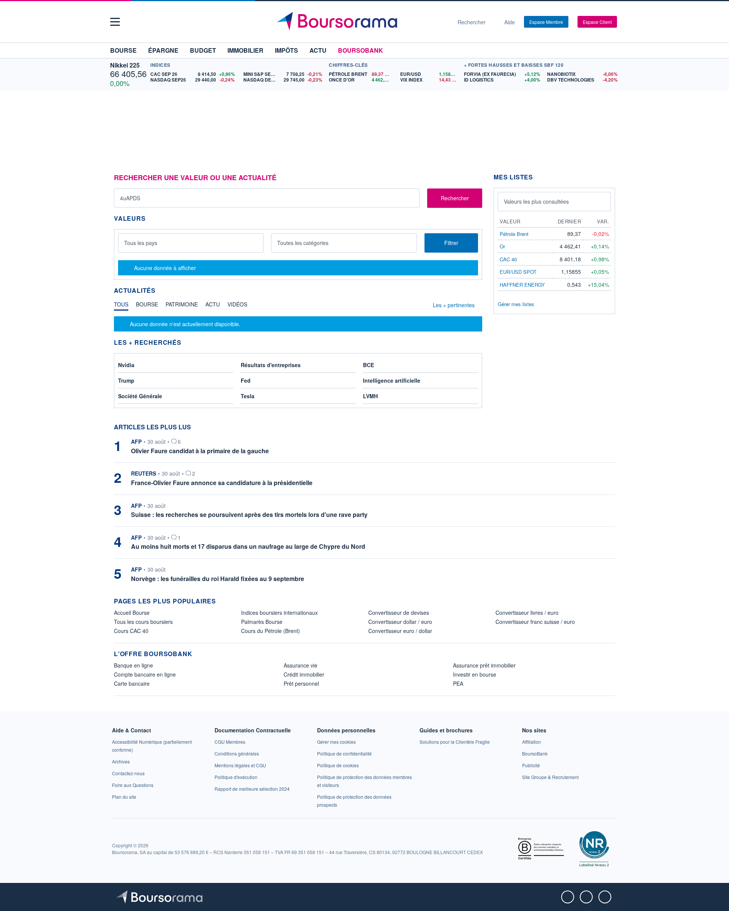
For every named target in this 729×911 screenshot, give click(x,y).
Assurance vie (300, 665)
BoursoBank (360, 50)
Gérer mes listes (516, 304)
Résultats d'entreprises (271, 365)
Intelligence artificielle (391, 380)
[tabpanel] (298, 323)
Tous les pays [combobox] (140, 243)
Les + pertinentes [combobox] (454, 305)
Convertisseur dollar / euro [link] (400, 621)
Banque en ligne (133, 665)
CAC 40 (508, 259)
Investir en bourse (474, 674)
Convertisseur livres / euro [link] (527, 612)
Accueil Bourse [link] (132, 612)
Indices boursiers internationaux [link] (279, 612)
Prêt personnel (301, 683)
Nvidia (126, 365)
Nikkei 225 (125, 65)
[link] (121, 761)
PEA (458, 683)
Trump (126, 380)
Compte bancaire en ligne (145, 674)
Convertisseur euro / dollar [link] (400, 631)
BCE (368, 365)
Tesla (247, 396)
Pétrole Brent (514, 233)
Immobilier (245, 50)
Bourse (123, 50)
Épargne (163, 50)
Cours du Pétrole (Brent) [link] (270, 631)
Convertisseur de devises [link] (398, 612)
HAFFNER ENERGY (522, 284)
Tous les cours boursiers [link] (143, 621)
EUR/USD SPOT (518, 271)
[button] (115, 22)
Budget (203, 50)
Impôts (286, 50)
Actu (318, 50)
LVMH (370, 396)
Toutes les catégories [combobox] (302, 243)
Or (502, 246)
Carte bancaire (132, 683)
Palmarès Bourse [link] (261, 621)
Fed (246, 380)
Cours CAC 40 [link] (131, 631)
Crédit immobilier (304, 674)
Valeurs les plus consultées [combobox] (536, 201)
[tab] (121, 306)
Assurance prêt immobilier (484, 665)
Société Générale (140, 396)
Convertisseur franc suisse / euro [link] (535, 621)
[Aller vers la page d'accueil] (361, 22)
